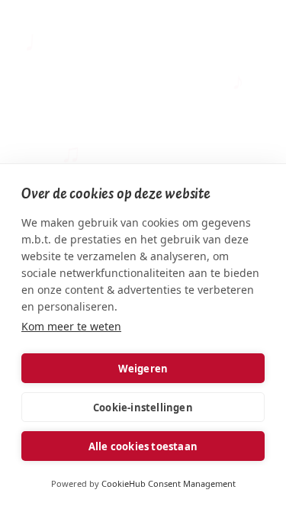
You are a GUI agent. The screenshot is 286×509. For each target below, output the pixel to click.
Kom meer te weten (71, 326)
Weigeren (143, 368)
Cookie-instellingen (143, 407)
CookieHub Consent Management (168, 483)
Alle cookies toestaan (143, 446)
